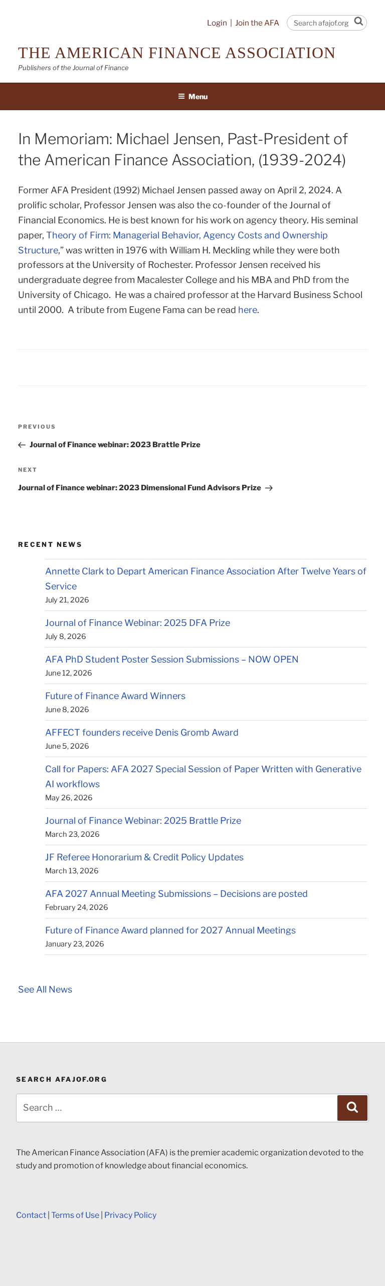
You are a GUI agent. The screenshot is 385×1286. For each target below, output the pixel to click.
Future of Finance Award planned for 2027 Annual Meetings (170, 930)
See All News (45, 989)
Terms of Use (75, 1215)
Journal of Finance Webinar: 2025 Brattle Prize (143, 820)
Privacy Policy (130, 1215)
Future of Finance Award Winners (115, 696)
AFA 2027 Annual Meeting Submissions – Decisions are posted (176, 893)
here (247, 309)
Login (217, 23)
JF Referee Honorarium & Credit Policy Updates (144, 857)
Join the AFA (257, 23)
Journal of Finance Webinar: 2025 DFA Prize (137, 622)
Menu (198, 96)
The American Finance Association (177, 53)
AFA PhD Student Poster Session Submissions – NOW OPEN (172, 659)
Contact (31, 1215)
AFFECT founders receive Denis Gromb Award (142, 732)
